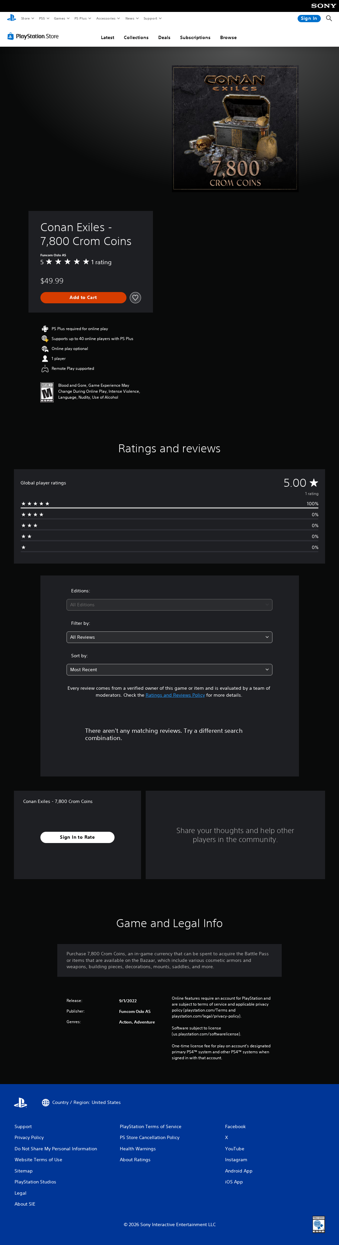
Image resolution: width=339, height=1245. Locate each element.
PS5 (42, 18)
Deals (164, 37)
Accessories (105, 18)
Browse (228, 37)
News (129, 18)
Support (150, 18)
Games (59, 18)
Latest (107, 37)
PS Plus (80, 18)
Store (25, 18)
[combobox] (169, 605)
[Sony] (324, 10)
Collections (136, 37)
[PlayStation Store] (34, 36)
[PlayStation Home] (11, 18)
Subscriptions (195, 37)
